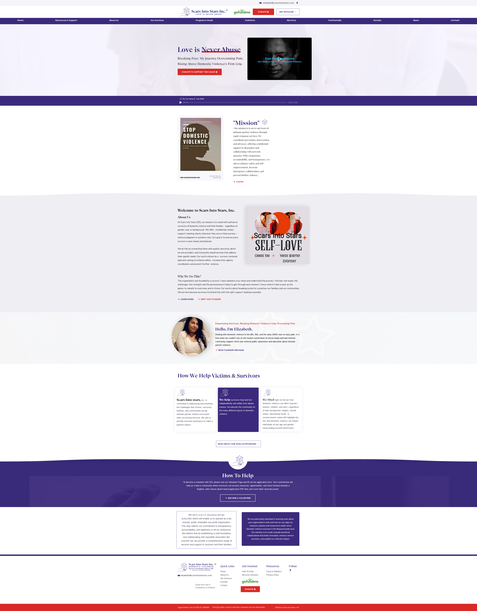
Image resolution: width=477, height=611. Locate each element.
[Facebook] (297, 2)
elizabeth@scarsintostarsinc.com (278, 2)
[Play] (181, 102)
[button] (66, 20)
